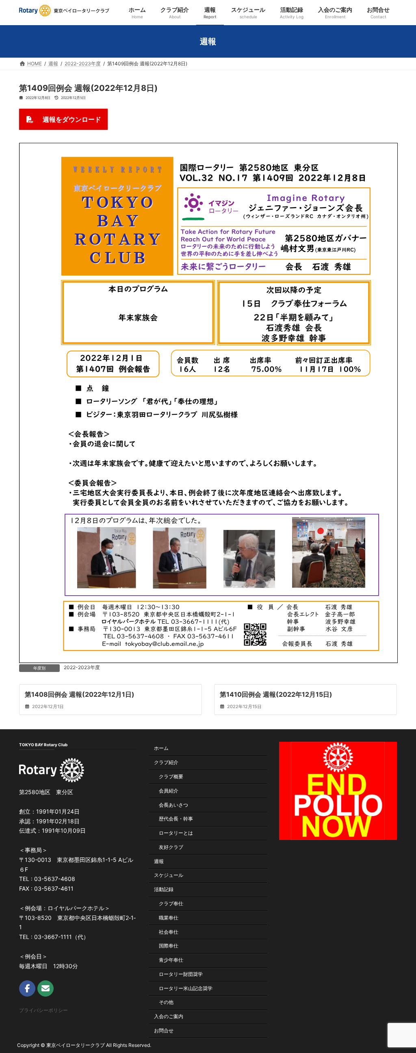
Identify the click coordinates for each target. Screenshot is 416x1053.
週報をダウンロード (68, 119)
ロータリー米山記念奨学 (185, 988)
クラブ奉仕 (171, 903)
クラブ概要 (171, 776)
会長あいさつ (173, 804)
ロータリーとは (176, 833)
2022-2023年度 (82, 667)
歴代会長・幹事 (176, 819)
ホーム (161, 748)
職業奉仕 (168, 918)
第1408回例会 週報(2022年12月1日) (79, 694)
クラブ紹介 (166, 762)
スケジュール (168, 875)
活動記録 (163, 889)
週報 (159, 861)
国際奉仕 (168, 946)
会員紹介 (168, 791)
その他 (166, 1002)
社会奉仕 (168, 932)
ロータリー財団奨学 (181, 974)
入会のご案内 (168, 1016)
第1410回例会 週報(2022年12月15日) (276, 694)
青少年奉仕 (171, 960)
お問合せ (163, 1030)
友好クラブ (171, 847)
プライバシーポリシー (43, 1010)
